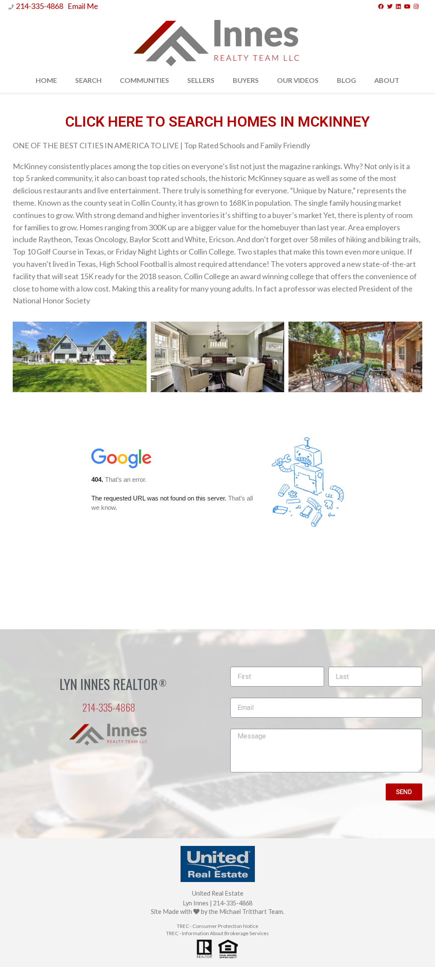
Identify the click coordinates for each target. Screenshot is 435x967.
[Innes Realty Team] (217, 40)
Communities (144, 80)
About (386, 80)
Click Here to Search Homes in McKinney (217, 121)
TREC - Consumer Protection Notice (217, 926)
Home (46, 80)
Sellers (201, 80)
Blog (346, 80)
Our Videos (298, 80)
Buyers (246, 80)
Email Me (83, 6)
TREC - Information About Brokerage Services (217, 933)
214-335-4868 (39, 6)
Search (88, 80)
